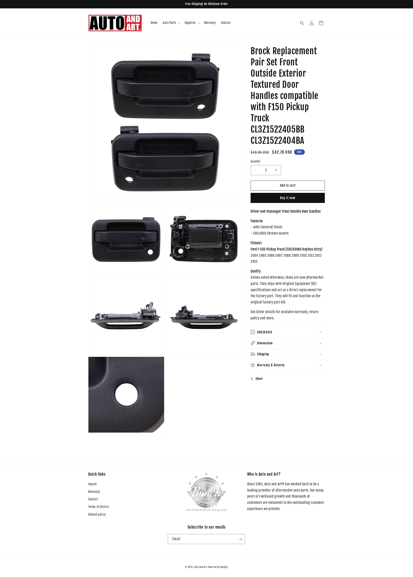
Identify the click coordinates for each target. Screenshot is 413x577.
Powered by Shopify (218, 567)
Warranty (94, 491)
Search (92, 484)
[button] (171, 22)
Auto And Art (200, 567)
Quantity (255, 161)
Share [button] (259, 379)
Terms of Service (98, 507)
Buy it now (287, 198)
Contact (93, 499)
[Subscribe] (240, 539)
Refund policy (97, 514)
